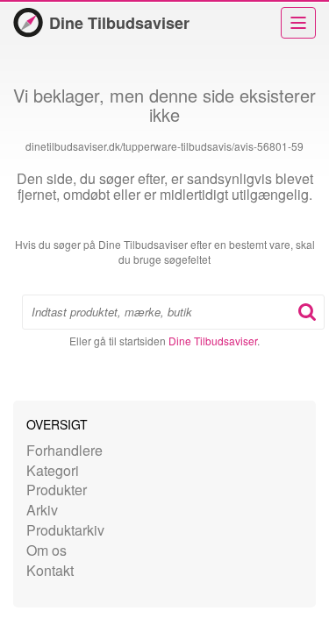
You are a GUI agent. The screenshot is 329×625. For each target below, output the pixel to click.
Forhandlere (64, 450)
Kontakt (50, 570)
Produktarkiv (65, 530)
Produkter (56, 489)
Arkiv (42, 510)
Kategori (52, 470)
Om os (46, 550)
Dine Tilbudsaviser (119, 22)
